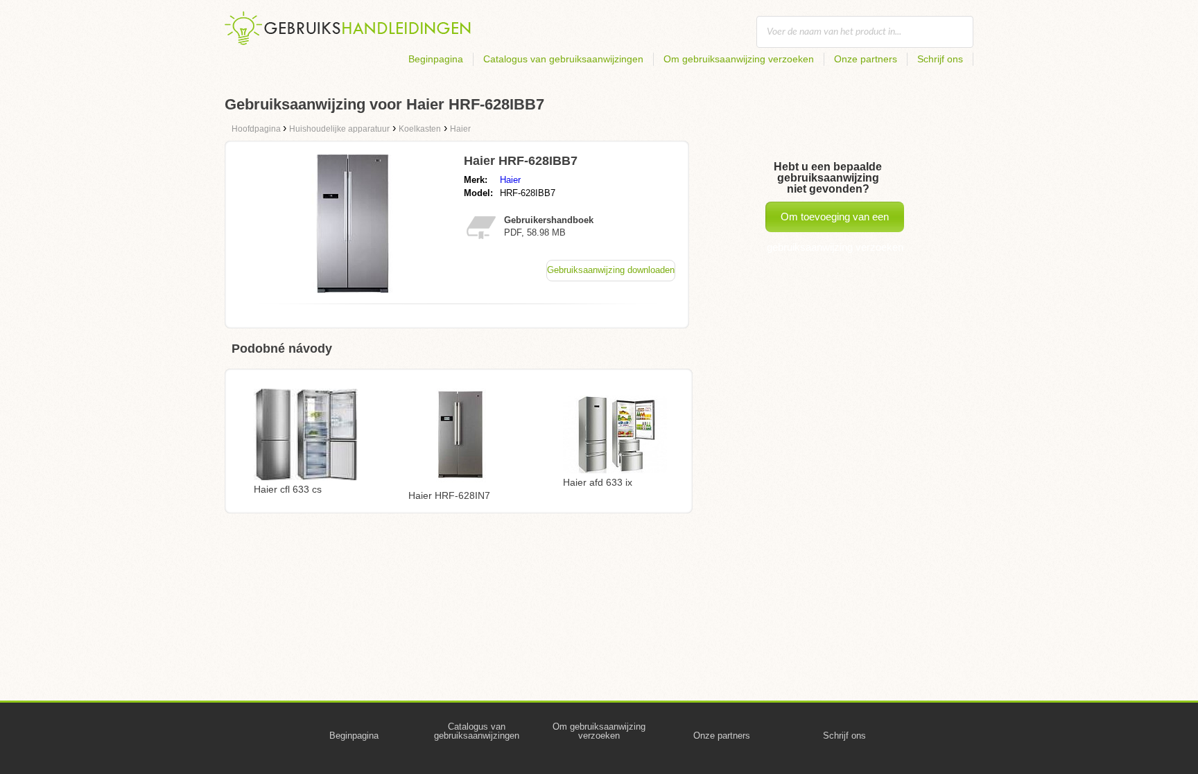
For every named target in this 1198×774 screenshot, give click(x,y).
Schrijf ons (940, 58)
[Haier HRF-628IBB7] (351, 289)
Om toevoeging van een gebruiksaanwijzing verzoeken (835, 221)
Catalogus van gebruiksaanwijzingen (563, 58)
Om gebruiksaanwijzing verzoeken (738, 58)
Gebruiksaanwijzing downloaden (611, 270)
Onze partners (865, 58)
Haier (510, 180)
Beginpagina (435, 58)
